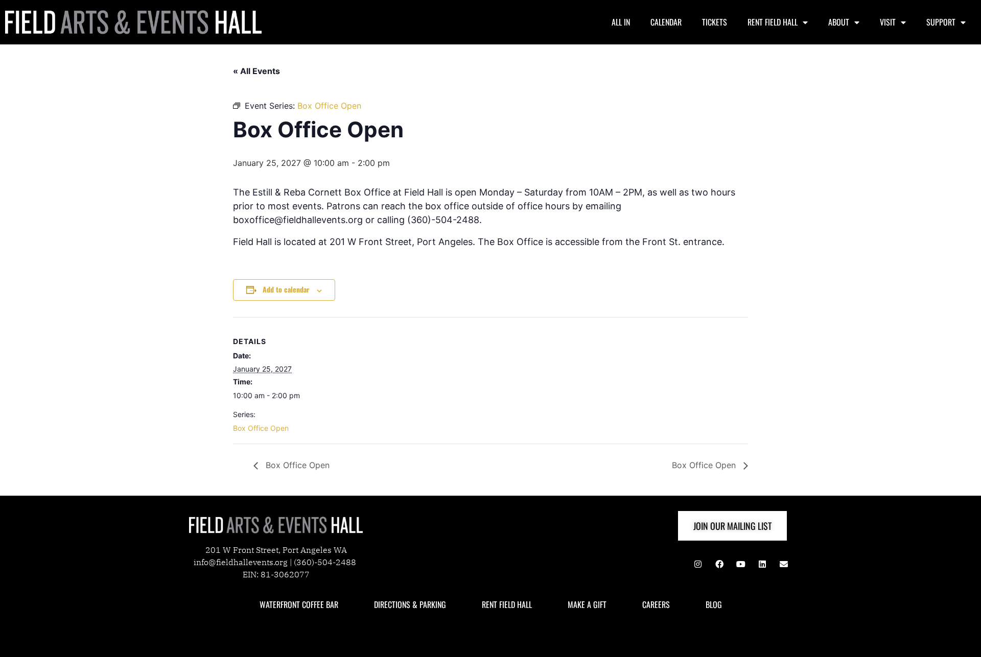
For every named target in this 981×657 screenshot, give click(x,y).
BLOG (714, 604)
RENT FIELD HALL (773, 22)
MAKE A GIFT (587, 604)
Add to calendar (286, 289)
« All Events (256, 71)
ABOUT (838, 22)
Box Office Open (261, 428)
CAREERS (656, 604)
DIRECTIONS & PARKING (410, 604)
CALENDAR (666, 22)
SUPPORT (940, 22)
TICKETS (714, 22)
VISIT (888, 22)
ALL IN (621, 22)
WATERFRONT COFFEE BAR (299, 604)
